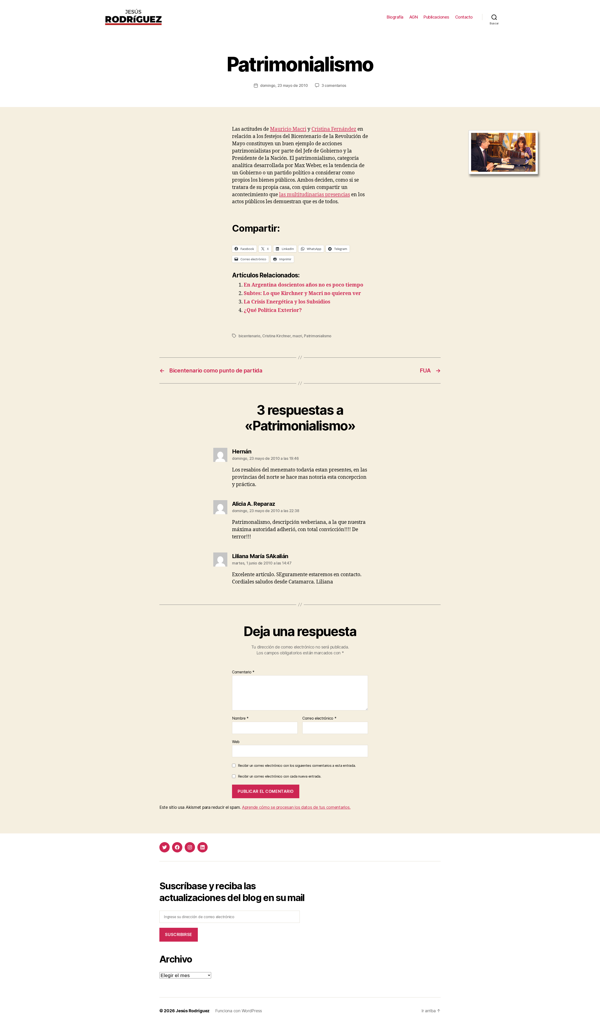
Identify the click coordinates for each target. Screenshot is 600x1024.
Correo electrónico (319, 718)
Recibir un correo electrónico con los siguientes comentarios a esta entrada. (297, 765)
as (347, 195)
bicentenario (249, 336)
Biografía (395, 17)
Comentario (243, 672)
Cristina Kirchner (276, 336)
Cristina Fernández (333, 129)
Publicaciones (436, 17)
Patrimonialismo (317, 336)
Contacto (464, 17)
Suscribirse (178, 934)
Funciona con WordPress (238, 1010)
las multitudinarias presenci (312, 195)
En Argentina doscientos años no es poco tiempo (303, 285)
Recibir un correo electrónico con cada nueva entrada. (279, 776)
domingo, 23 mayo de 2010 (284, 85)
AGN (413, 17)
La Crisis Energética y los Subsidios (287, 302)
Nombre (240, 718)
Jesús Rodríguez (193, 1010)
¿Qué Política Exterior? (273, 310)
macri (297, 336)
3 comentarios (334, 85)
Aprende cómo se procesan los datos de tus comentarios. (296, 807)
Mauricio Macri (288, 129)
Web (236, 741)
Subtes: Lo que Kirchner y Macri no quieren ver (302, 293)
